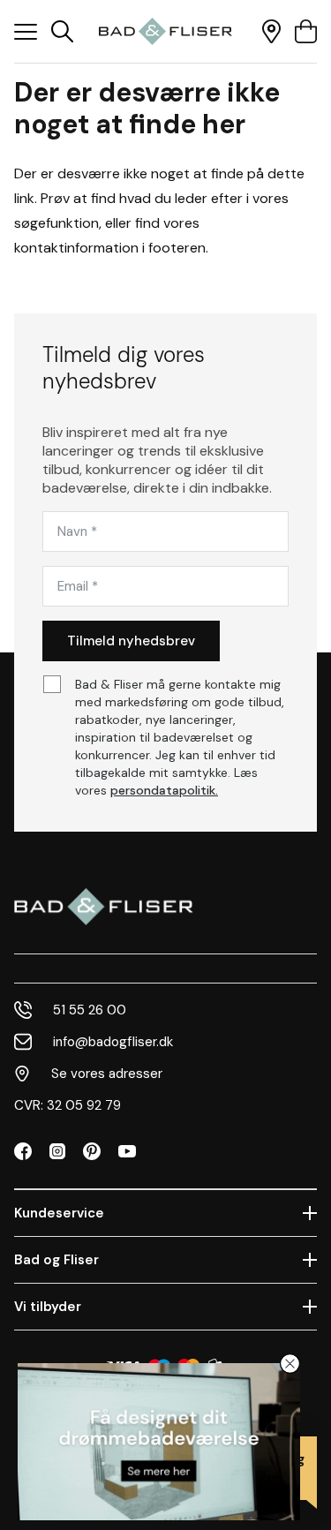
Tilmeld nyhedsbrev (131, 641)
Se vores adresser (106, 1073)
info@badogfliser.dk (113, 1042)
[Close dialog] (290, 1363)
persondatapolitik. (164, 790)
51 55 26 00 (89, 1010)
